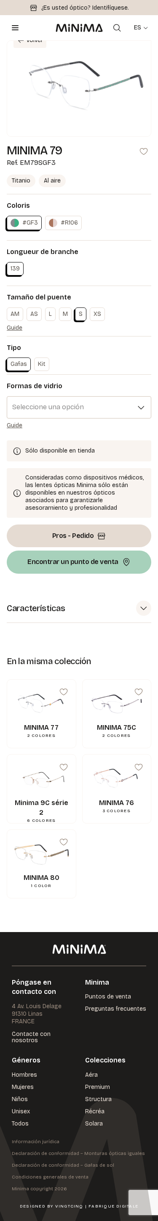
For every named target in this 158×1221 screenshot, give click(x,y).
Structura (98, 1099)
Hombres (24, 1074)
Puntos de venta (108, 996)
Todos (20, 1123)
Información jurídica (35, 1141)
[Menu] (15, 27)
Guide (14, 327)
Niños (20, 1099)
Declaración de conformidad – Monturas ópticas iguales (78, 1153)
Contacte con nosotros (31, 1037)
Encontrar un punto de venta (72, 562)
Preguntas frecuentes (115, 1008)
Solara (94, 1123)
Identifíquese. (110, 7)
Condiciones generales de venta (50, 1177)
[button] (79, 608)
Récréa (94, 1111)
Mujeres (23, 1087)
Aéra (91, 1074)
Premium (97, 1087)
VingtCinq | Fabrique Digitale (96, 1206)
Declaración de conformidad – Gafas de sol (63, 1165)
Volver (34, 40)
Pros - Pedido (73, 536)
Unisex (21, 1111)
